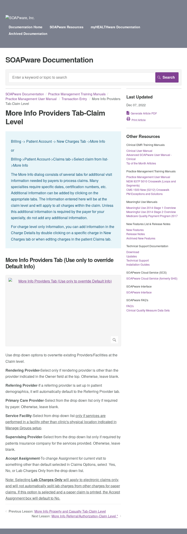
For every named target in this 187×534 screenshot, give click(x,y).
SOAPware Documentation (24, 94)
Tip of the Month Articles (141, 163)
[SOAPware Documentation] (20, 17)
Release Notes (135, 234)
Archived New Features (140, 238)
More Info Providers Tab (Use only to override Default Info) (59, 263)
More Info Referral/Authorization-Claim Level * (85, 516)
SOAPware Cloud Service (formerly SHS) (151, 278)
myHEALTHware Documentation (115, 27)
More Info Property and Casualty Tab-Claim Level (70, 511)
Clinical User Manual (139, 151)
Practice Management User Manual (31, 98)
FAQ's (130, 306)
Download (132, 252)
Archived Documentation (28, 33)
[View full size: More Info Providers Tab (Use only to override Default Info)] (63, 310)
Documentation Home (25, 27)
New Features (135, 230)
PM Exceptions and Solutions (144, 194)
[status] (63, 189)
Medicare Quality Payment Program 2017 (152, 216)
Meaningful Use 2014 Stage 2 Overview (151, 212)
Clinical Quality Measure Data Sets (148, 310)
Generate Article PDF (144, 113)
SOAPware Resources (66, 27)
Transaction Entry (75, 98)
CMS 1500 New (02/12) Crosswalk (147, 190)
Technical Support (137, 260)
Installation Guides (138, 264)
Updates (131, 256)
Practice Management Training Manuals (77, 94)
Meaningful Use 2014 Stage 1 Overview (151, 208)
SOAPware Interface (139, 292)
